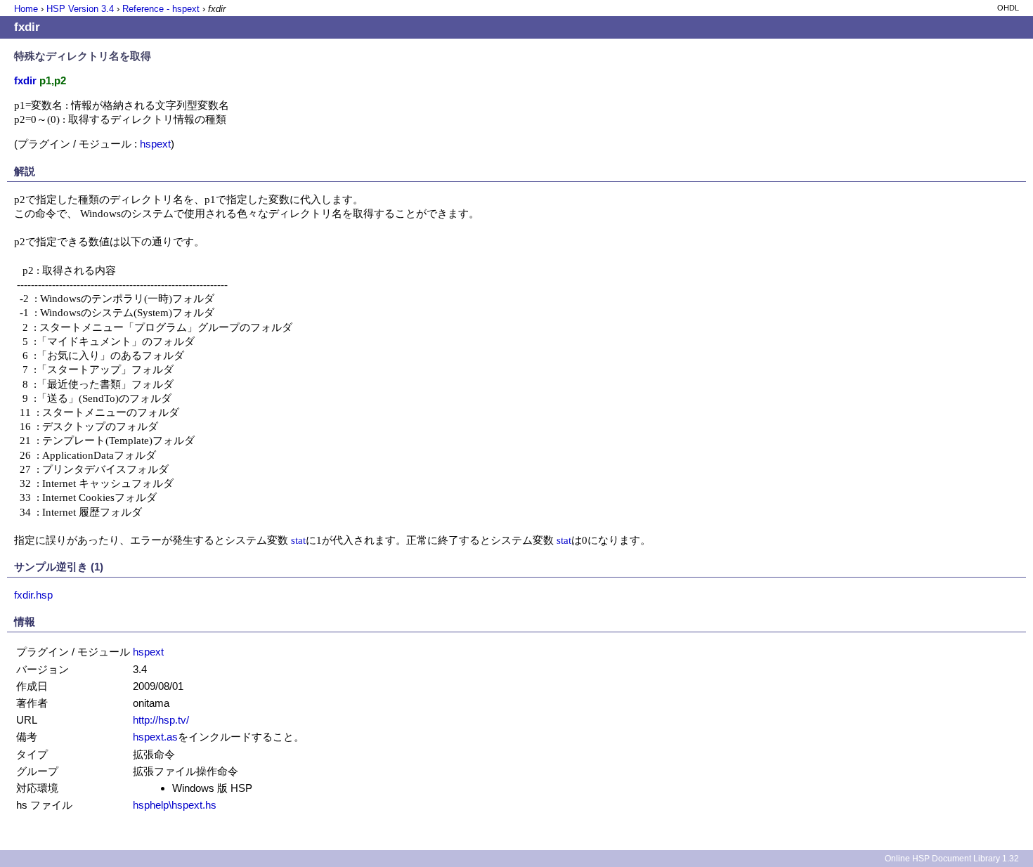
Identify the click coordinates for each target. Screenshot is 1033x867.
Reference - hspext (161, 9)
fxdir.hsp (33, 595)
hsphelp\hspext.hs (174, 805)
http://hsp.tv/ (161, 720)
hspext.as (155, 737)
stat (298, 540)
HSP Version (80, 9)
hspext (155, 144)
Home (26, 9)
